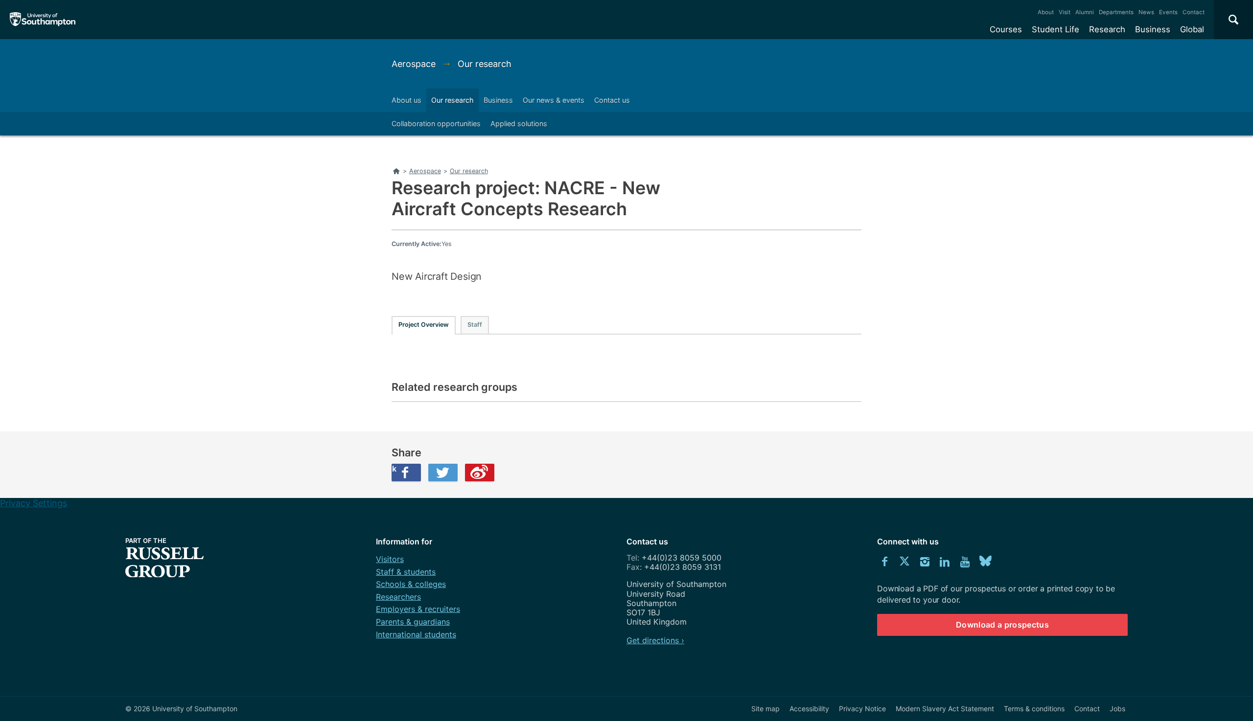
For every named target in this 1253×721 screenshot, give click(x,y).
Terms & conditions (1034, 708)
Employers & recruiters (418, 609)
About (1046, 12)
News (1146, 12)
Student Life (1055, 29)
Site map (765, 708)
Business (1152, 29)
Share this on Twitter (443, 472)
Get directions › (655, 640)
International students (416, 634)
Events (1168, 12)
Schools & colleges (411, 584)
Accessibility (809, 708)
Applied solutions (518, 123)
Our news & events (553, 100)
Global (1192, 29)
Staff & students (406, 572)
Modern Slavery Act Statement (945, 708)
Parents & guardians (413, 622)
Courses (1006, 29)
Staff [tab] (474, 324)
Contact (1194, 12)
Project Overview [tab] (423, 324)
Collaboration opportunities (436, 123)
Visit (1064, 12)
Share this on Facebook (394, 468)
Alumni (1084, 12)
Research (1107, 29)
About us (406, 100)
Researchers (398, 597)
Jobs (1117, 708)
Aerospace (415, 64)
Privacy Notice (862, 708)
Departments (1116, 12)
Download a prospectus (1002, 625)
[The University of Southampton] (43, 19)
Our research (484, 64)
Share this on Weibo (479, 472)
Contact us (612, 100)
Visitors (390, 559)
